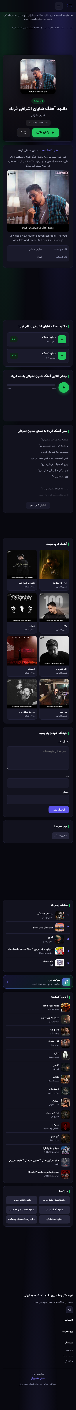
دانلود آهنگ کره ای (54, 1210)
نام (67, 776)
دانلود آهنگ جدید (48, 151)
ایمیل (66, 792)
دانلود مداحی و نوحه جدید (21, 1210)
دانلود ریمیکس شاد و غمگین (21, 1219)
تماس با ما (68, 1356)
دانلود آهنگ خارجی (22, 1200)
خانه (71, 27)
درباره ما (69, 1350)
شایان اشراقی (60, 836)
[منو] (59, 6)
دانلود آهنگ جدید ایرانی (54, 27)
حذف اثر (69, 1361)
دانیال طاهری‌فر (38, 1378)
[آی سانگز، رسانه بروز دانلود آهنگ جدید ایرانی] (69, 5)
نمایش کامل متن (38, 505)
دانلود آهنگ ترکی (54, 1219)
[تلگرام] (69, 1309)
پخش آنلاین (42, 132)
